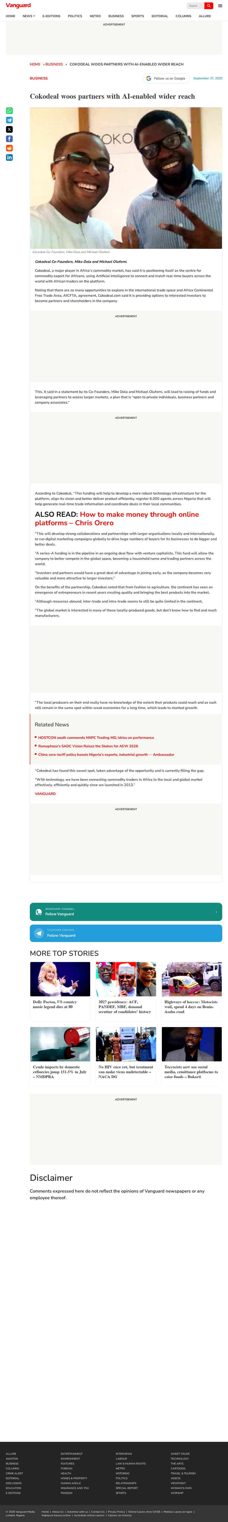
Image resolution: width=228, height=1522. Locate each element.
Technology (180, 1459)
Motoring (123, 1473)
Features (67, 1463)
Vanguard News (18, 5)
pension (66, 1493)
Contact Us (98, 1512)
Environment (70, 1459)
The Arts (177, 1463)
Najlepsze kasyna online (56, 1515)
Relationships (126, 1483)
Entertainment (72, 1454)
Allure (11, 1454)
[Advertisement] (126, 347)
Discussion (14, 1483)
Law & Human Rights (131, 1463)
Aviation (12, 1459)
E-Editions (13, 1493)
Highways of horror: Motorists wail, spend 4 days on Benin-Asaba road (191, 1006)
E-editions (51, 16)
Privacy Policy (116, 1512)
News (27, 16)
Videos (175, 1478)
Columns (183, 16)
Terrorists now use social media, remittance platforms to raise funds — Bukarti (191, 1071)
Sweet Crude (180, 1454)
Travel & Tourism (183, 1473)
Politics (75, 16)
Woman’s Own (181, 1488)
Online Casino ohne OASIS (144, 1512)
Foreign (66, 1468)
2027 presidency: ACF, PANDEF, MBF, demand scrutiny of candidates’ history (125, 1006)
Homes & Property (74, 1478)
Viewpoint (178, 1483)
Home (10, 16)
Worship (177, 1493)
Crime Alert (14, 1473)
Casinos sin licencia (119, 1515)
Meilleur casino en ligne (178, 1512)
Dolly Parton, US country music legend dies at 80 (55, 1003)
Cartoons (178, 1468)
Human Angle (71, 1483)
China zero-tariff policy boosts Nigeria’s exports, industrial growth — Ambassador (106, 754)
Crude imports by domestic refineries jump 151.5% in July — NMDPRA (60, 1071)
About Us (58, 1512)
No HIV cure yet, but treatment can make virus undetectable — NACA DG (126, 1071)
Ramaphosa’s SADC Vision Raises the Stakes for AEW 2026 (88, 746)
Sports (137, 16)
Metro (95, 16)
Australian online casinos (89, 1515)
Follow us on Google (169, 78)
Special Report (127, 1488)
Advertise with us (77, 1512)
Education (13, 1488)
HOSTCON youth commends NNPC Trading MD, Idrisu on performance (96, 737)
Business (116, 16)
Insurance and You (75, 1488)
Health (66, 1473)
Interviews (124, 1454)
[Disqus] (126, 1269)
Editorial (160, 16)
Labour (121, 1459)
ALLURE (205, 16)
